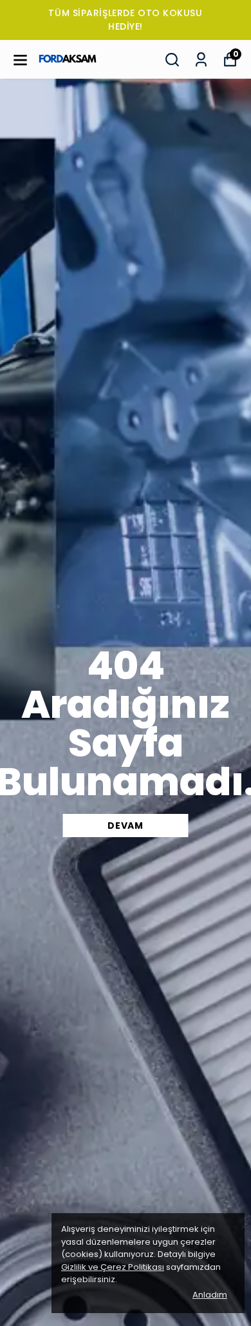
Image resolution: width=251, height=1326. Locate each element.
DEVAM (125, 825)
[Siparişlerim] (201, 60)
